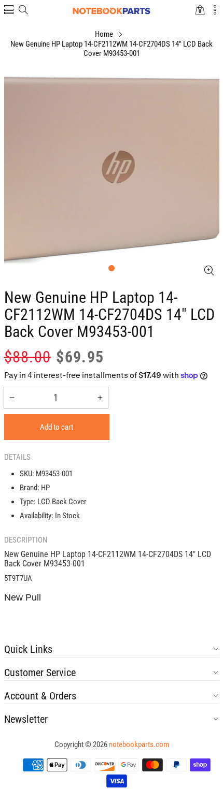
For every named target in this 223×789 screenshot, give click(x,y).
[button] (8, 10)
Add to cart (56, 427)
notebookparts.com (139, 744)
